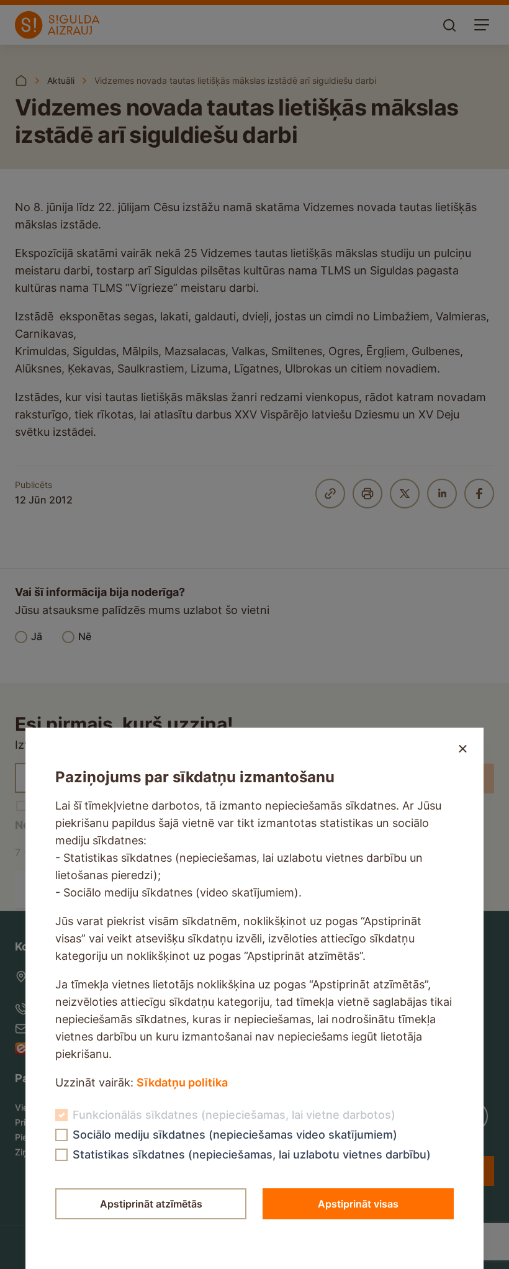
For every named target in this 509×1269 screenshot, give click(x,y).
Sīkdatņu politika (182, 1082)
